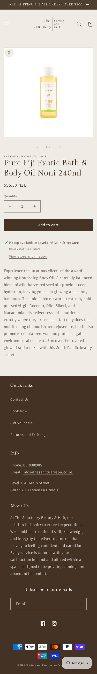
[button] (6, 24)
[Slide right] (60, 146)
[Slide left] (37, 146)
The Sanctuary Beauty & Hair (41, 664)
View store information (28, 256)
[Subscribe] (80, 604)
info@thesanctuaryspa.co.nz (48, 472)
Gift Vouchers (21, 423)
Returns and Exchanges (29, 434)
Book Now (18, 411)
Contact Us (19, 399)
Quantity (10, 196)
